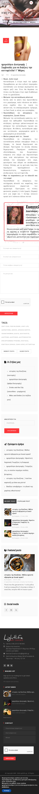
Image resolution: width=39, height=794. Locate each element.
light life (25, 326)
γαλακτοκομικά (7, 333)
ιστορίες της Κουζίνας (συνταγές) (16, 373)
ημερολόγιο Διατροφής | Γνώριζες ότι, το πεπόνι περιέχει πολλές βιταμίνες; (18, 470)
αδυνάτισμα (6, 330)
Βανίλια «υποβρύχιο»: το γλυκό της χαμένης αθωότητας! (18, 489)
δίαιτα (16, 333)
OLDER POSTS (24, 351)
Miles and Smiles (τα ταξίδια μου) (19, 398)
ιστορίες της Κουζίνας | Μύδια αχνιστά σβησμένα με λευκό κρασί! (17, 452)
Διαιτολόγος (24, 333)
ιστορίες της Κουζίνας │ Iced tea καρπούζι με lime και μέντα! (18, 480)
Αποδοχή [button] (6, 790)
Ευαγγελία (24, 341)
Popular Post (24, 501)
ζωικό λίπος (20, 344)
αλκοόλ (14, 330)
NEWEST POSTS (9, 351)
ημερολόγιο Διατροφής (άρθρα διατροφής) (17, 381)
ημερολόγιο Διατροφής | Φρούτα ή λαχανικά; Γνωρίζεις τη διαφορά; (18, 460)
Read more (7, 717)
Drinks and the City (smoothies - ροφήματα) (16, 390)
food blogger (15, 326)
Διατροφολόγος (25, 337)
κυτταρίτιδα (30, 344)
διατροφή (5, 337)
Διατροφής (14, 337)
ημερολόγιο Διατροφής (23, 17)
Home (7, 17)
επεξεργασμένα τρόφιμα (11, 341)
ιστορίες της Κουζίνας (26, 582)
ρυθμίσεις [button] (5, 787)
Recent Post (10, 501)
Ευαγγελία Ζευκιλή (8, 344)
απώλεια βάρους (24, 330)
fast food (5, 326)
